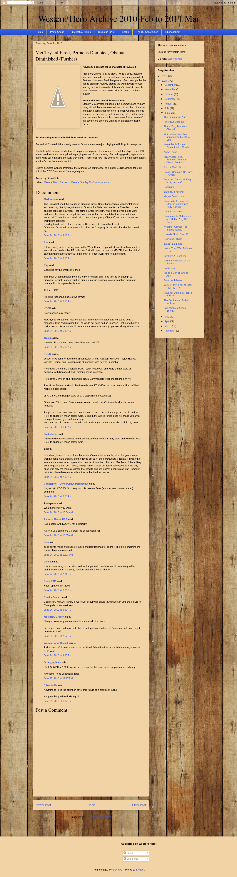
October (169, 94)
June (168, 113)
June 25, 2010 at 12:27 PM (58, 678)
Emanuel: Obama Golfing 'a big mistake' (177, 181)
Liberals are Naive (173, 211)
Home (39, 32)
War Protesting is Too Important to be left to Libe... (177, 137)
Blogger (140, 869)
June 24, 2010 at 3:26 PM (57, 590)
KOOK (47, 308)
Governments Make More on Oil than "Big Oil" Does (177, 219)
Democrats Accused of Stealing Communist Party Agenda (176, 204)
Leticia (47, 561)
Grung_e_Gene (52, 662)
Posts (129, 852)
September (171, 99)
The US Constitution (147, 32)
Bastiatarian (50, 434)
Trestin (48, 338)
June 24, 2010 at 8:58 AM (57, 496)
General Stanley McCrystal (85, 182)
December (170, 84)
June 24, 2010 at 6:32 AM (57, 331)
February (170, 330)
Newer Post (43, 805)
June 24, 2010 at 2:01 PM (57, 574)
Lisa (46, 542)
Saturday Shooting (173, 191)
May (167, 316)
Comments (132, 858)
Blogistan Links (106, 32)
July (167, 108)
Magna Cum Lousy (174, 196)
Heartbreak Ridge (173, 239)
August (169, 103)
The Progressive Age (175, 117)
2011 (165, 76)
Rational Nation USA (55, 519)
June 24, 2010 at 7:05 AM (57, 477)
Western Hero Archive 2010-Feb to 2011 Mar (118, 18)
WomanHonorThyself (56, 643)
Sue (46, 242)
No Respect (170, 268)
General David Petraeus (57, 182)
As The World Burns (174, 167)
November (170, 89)
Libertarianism (172, 32)
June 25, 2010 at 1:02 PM (57, 701)
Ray (46, 265)
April (167, 321)
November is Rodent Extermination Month (176, 146)
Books (125, 32)
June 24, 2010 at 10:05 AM (58, 535)
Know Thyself (171, 152)
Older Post (139, 805)
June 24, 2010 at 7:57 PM (57, 636)
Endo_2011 (50, 581)
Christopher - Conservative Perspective (66, 483)
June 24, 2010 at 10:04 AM (58, 512)
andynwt (116, 869)
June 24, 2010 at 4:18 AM (57, 235)
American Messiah (174, 121)
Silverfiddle (50, 685)
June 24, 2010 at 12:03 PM (58, 554)
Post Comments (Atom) (98, 817)
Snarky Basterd (52, 597)
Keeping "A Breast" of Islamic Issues (175, 228)
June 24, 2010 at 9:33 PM (57, 655)
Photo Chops (57, 32)
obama (105, 182)
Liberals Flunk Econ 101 (177, 234)
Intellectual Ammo (81, 32)
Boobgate (169, 187)
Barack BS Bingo (173, 243)
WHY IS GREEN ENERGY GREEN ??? (178, 287)
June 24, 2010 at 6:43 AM (57, 427)
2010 (165, 80)
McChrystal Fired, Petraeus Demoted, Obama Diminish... (175, 159)
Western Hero (175, 58)
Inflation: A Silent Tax (175, 256)
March (168, 326)
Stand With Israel (173, 280)
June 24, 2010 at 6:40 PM (57, 609)
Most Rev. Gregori (54, 616)
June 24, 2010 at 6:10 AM (57, 258)
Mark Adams (51, 199)
